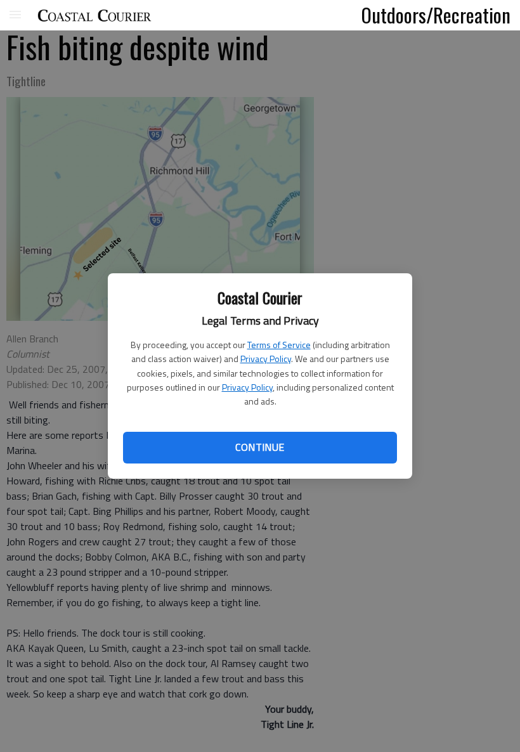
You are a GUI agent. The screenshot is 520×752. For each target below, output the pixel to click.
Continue (259, 447)
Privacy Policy (265, 358)
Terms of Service (279, 344)
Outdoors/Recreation (435, 14)
